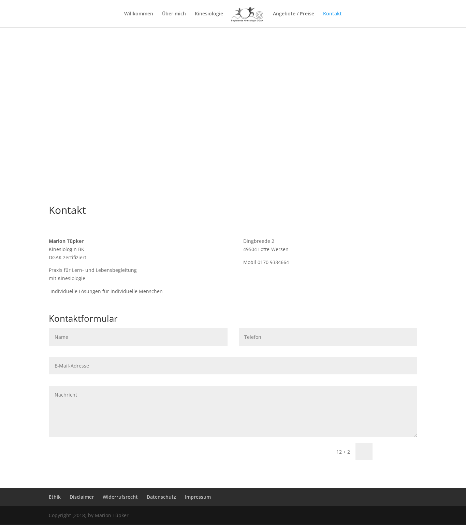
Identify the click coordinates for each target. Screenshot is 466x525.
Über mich (174, 14)
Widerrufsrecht (120, 497)
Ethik (55, 497)
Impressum (198, 497)
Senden (398, 451)
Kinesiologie (209, 14)
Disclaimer (82, 497)
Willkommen (138, 14)
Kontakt (332, 14)
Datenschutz (161, 497)
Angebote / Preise (293, 14)
